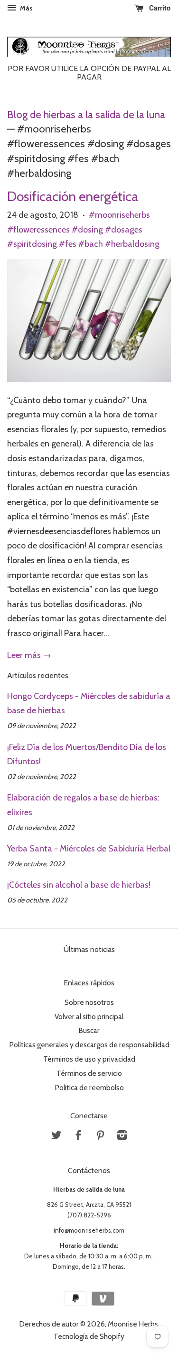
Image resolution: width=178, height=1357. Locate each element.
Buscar (89, 1030)
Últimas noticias (89, 949)
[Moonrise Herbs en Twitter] (56, 1136)
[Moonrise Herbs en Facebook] (78, 1136)
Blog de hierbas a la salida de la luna (86, 114)
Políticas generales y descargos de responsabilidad (89, 1044)
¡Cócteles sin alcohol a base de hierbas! (78, 885)
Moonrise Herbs (133, 1323)
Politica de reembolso (89, 1087)
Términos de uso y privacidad (89, 1058)
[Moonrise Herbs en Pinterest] (100, 1136)
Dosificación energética (72, 196)
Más (26, 8)
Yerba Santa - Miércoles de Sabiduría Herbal (88, 848)
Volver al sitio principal (89, 1016)
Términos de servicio (89, 1073)
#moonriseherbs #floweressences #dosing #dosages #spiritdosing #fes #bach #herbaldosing (83, 229)
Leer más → (29, 655)
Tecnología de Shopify (89, 1336)
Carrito (159, 7)
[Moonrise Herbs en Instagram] (122, 1136)
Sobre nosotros (89, 1002)
